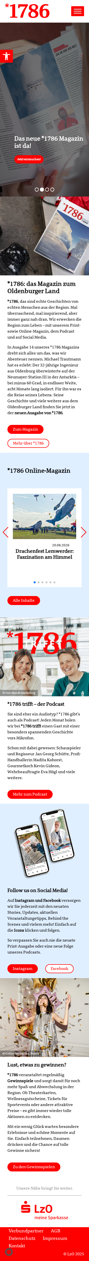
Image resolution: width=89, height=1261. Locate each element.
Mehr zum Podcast (30, 794)
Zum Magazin (25, 429)
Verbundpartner (26, 1230)
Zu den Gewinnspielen (34, 1167)
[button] (6, 56)
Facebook (59, 968)
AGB (55, 1230)
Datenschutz (22, 1238)
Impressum (55, 1238)
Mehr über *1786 (28, 443)
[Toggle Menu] (78, 11)
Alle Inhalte (24, 600)
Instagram (22, 968)
